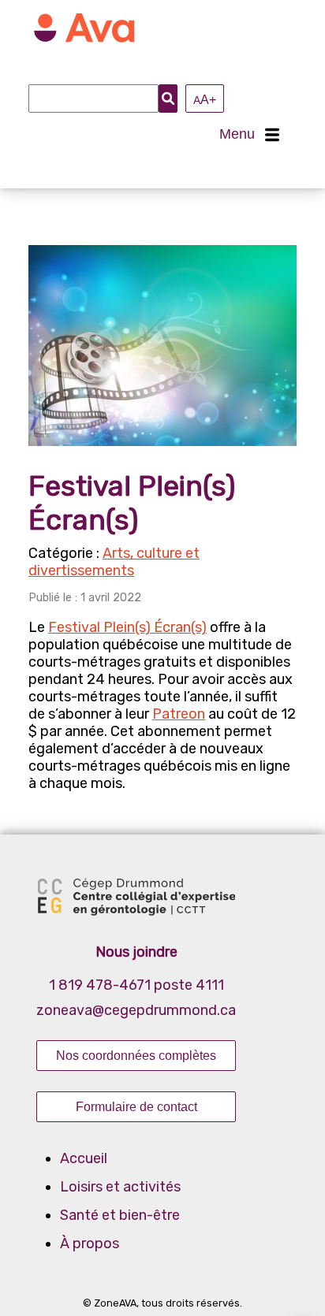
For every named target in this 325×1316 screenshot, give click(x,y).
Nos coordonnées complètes (136, 1055)
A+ (204, 99)
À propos (89, 1243)
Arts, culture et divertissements (114, 562)
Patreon (178, 714)
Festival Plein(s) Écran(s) (127, 627)
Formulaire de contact (136, 1106)
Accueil (83, 1158)
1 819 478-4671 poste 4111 (136, 985)
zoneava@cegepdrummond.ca (136, 1010)
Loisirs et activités (120, 1186)
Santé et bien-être (120, 1215)
